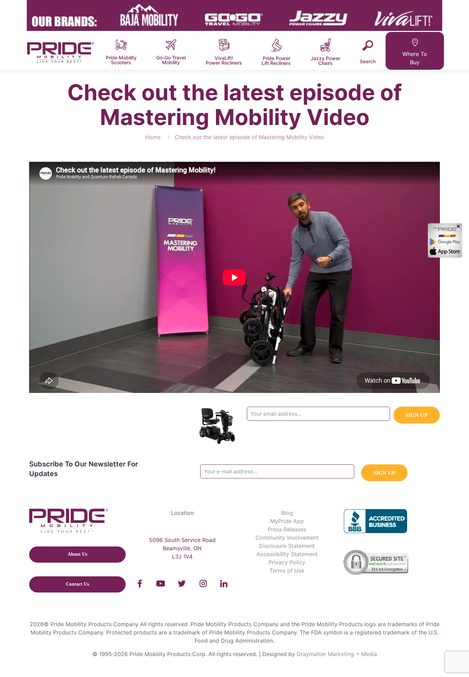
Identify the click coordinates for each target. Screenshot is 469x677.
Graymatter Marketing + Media (337, 654)
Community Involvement (287, 537)
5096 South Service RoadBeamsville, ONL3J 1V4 (182, 548)
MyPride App (287, 521)
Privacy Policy (286, 562)
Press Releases (287, 529)
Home (153, 137)
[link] (140, 583)
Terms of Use (287, 570)
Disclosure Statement (287, 545)
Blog (287, 512)
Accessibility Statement (287, 554)
